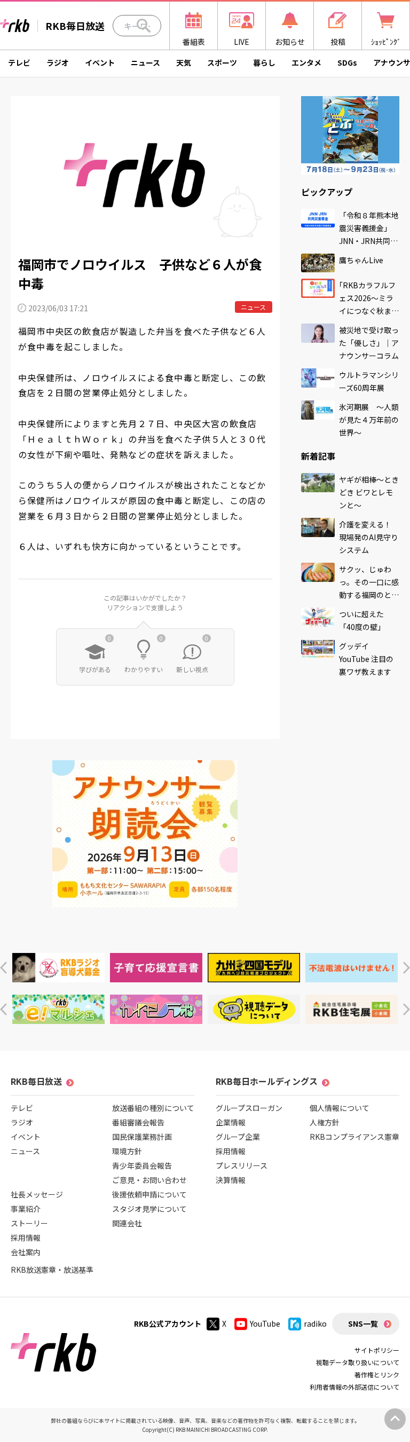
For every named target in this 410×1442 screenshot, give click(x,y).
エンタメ (306, 62)
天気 (183, 62)
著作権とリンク (376, 1374)
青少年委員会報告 (142, 1165)
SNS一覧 (363, 1323)
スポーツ (222, 62)
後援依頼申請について (149, 1194)
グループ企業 (238, 1136)
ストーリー (29, 1223)
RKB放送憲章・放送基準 (52, 1269)
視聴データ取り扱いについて (357, 1362)
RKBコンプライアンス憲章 (354, 1136)
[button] (3, 968)
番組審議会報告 (138, 1122)
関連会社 (127, 1223)
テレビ (19, 62)
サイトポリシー (376, 1349)
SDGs (347, 62)
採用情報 (26, 1237)
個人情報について (339, 1107)
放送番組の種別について (153, 1107)
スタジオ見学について (149, 1208)
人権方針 (325, 1122)
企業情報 (231, 1122)
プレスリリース (241, 1165)
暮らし (264, 62)
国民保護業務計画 (142, 1136)
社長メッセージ (37, 1194)
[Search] (144, 26)
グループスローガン (249, 1107)
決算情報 (231, 1180)
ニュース (145, 62)
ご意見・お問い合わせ (149, 1180)
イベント (100, 62)
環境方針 (127, 1151)
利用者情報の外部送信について (354, 1386)
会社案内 (26, 1252)
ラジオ (57, 62)
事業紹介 (26, 1208)
